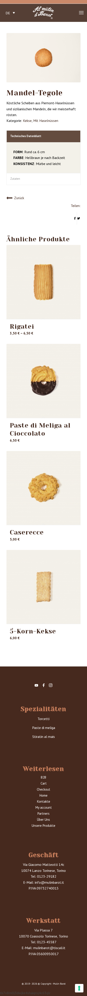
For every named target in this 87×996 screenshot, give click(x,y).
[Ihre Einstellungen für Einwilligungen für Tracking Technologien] (79, 988)
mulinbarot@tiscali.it (49, 948)
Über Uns (43, 819)
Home (43, 795)
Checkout (43, 789)
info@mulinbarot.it (49, 882)
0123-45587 (46, 942)
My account (43, 807)
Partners (43, 813)
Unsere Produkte (43, 825)
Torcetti (43, 718)
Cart (44, 783)
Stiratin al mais (43, 736)
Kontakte (43, 801)
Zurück (19, 198)
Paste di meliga (43, 727)
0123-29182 (46, 876)
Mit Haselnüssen (45, 120)
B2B (43, 777)
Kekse (27, 120)
